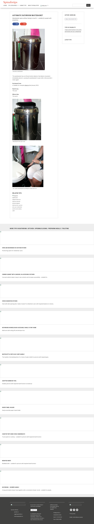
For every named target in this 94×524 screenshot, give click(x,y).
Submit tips (23, 5)
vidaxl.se (26, 85)
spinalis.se (16, 512)
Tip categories (12, 5)
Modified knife (6, 460)
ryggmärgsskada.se (18, 514)
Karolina (73, 15)
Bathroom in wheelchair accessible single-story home (19, 327)
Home (5, 5)
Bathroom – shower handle (10, 487)
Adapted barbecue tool (9, 381)
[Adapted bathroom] (17, 197)
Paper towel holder (8, 407)
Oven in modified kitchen (9, 301)
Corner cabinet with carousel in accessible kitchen (18, 274)
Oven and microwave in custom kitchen (14, 248)
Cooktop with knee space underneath (13, 434)
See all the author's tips (71, 19)
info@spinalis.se (56, 512)
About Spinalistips (33, 5)
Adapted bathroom (16, 199)
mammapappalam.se (18, 516)
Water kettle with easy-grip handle (13, 354)
